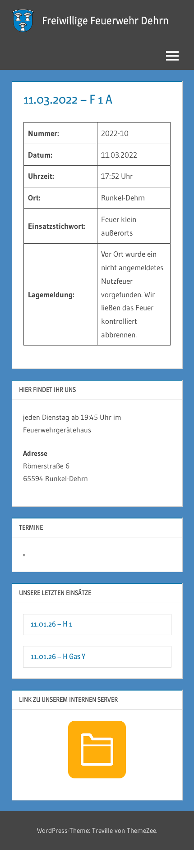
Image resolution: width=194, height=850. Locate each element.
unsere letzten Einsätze (55, 592)
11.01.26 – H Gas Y (58, 656)
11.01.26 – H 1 (51, 623)
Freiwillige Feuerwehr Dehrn (105, 20)
